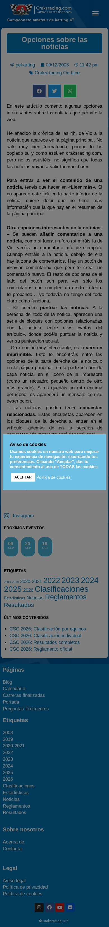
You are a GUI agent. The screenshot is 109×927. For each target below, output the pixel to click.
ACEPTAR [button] (23, 477)
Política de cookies (53, 477)
